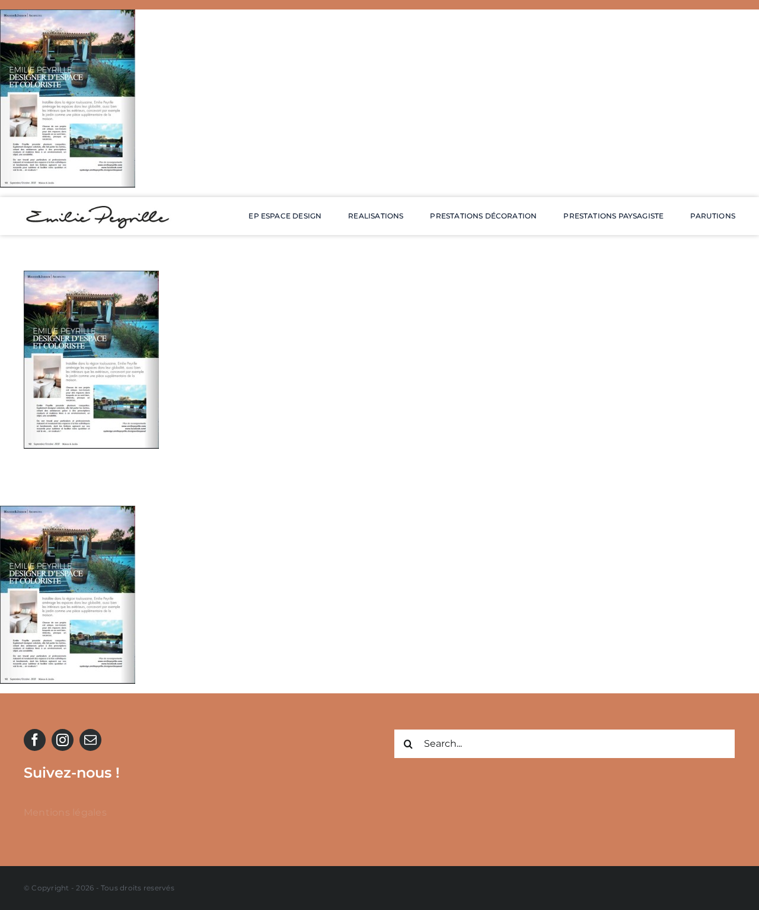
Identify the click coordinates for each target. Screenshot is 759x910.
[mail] (90, 740)
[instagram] (63, 740)
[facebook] (35, 740)
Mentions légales (65, 812)
